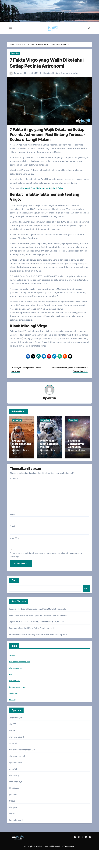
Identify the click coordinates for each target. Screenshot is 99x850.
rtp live (12, 813)
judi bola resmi (16, 820)
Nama (13, 514)
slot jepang (14, 775)
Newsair (56, 846)
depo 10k (13, 769)
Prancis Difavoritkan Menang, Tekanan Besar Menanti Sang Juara (38, 634)
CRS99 (12, 801)
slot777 (12, 674)
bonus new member (18, 687)
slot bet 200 (14, 680)
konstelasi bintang (52, 73)
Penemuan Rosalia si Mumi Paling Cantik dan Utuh (31, 628)
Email (13, 526)
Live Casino (14, 788)
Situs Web (14, 538)
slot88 (12, 730)
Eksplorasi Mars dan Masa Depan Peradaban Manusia (21, 447)
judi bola (13, 794)
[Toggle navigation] (11, 28)
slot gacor (13, 807)
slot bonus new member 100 (22, 749)
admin (19, 73)
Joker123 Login (15, 717)
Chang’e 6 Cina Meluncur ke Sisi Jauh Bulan (41, 188)
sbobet (12, 699)
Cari (14, 580)
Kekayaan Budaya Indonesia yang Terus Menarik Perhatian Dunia (38, 615)
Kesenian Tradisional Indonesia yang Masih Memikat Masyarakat (38, 609)
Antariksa (15, 53)
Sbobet (12, 655)
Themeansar (69, 846)
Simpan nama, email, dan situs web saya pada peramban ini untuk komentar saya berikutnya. (46, 555)
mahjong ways (15, 781)
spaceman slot (16, 762)
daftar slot (14, 743)
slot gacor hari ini (17, 756)
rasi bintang (67, 73)
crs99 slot (13, 693)
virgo (76, 73)
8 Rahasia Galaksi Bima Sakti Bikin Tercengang (76, 445)
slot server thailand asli (19, 661)
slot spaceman (15, 668)
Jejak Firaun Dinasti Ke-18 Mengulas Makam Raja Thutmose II (36, 621)
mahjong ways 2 (16, 737)
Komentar (15, 478)
